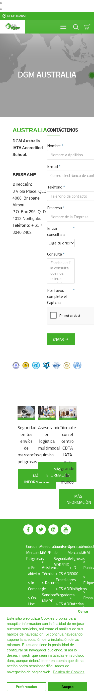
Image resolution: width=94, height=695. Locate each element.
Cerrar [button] (83, 611)
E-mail (52, 166)
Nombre (54, 146)
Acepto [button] (67, 687)
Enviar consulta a (56, 231)
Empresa (54, 208)
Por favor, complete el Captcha (57, 296)
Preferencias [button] (26, 687)
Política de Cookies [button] (68, 672)
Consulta (54, 254)
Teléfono (54, 187)
